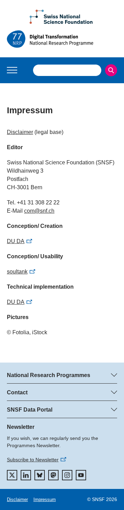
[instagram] (67, 475)
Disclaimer (20, 132)
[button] (12, 70)
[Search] (111, 70)
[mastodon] (53, 475)
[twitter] (12, 475)
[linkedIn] (26, 475)
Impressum (44, 499)
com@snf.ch (39, 211)
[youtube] (81, 475)
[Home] (62, 39)
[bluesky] (39, 475)
